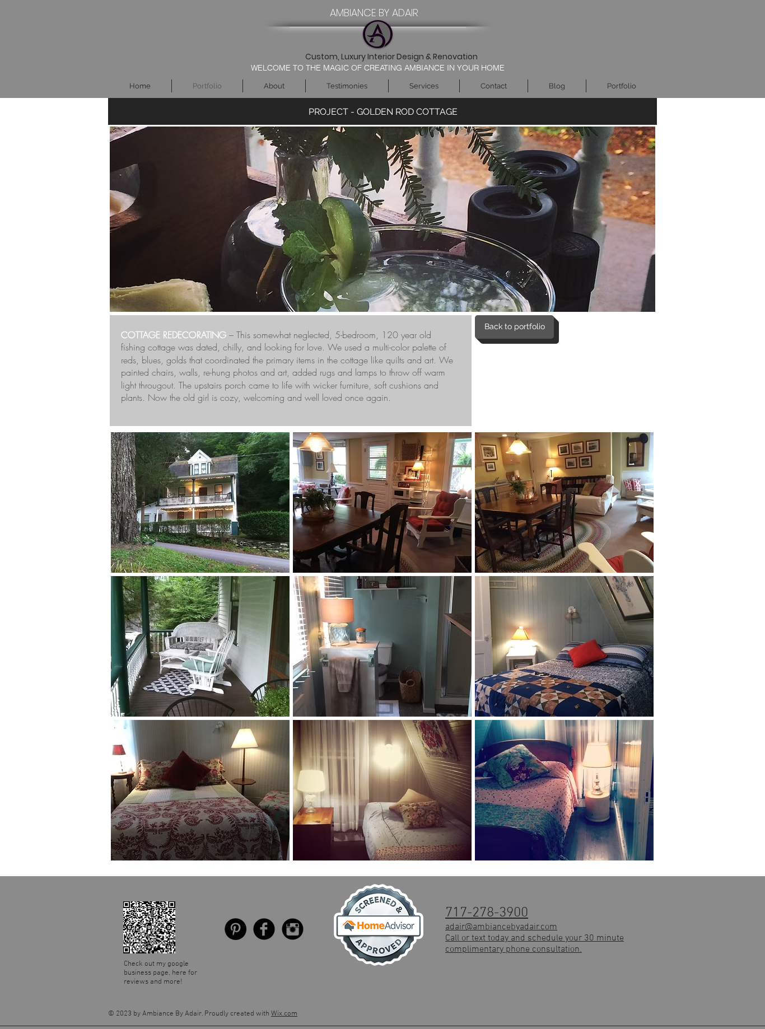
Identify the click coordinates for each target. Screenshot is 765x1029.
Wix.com (284, 1013)
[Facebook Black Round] (264, 929)
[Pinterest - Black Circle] (235, 929)
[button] (200, 502)
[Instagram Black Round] (293, 929)
